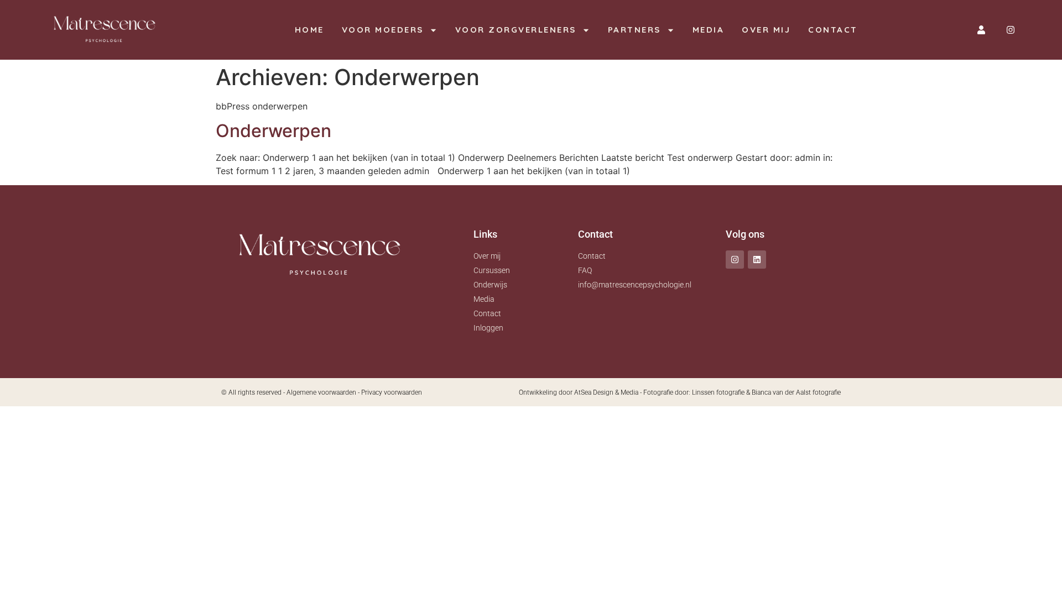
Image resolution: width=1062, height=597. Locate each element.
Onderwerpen (273, 131)
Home (309, 29)
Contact (833, 29)
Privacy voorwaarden (391, 392)
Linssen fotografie (718, 392)
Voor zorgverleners (515, 29)
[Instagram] (1010, 30)
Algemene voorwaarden (321, 392)
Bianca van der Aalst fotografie (796, 392)
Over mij (766, 29)
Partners (634, 29)
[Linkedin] (757, 259)
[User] (981, 30)
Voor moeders (383, 29)
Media (709, 29)
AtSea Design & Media (606, 392)
